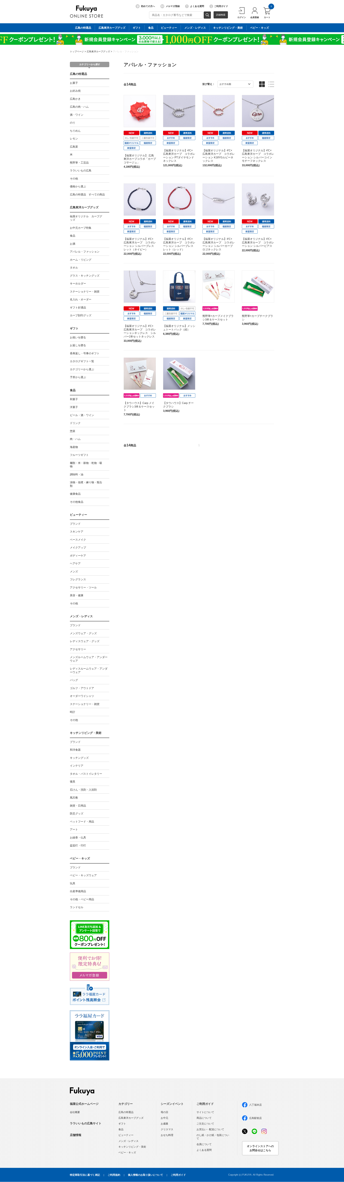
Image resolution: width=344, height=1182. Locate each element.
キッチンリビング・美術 (228, 27)
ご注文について (205, 1123)
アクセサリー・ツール (83, 587)
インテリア (76, 765)
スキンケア (76, 531)
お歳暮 (164, 1123)
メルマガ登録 (173, 6)
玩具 (72, 883)
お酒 (72, 243)
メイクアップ (78, 547)
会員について (204, 1144)
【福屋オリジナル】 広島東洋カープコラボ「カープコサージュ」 (140, 159)
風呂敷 (74, 797)
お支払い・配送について (210, 1129)
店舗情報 (75, 1135)
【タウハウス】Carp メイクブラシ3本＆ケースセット (139, 406)
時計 (72, 711)
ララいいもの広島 (80, 170)
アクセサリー (78, 649)
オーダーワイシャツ (82, 695)
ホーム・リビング (80, 259)
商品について (204, 1117)
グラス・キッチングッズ (84, 275)
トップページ (77, 51)
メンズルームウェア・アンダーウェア (89, 659)
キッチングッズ (79, 757)
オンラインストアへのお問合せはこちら (260, 1148)
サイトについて (205, 1112)
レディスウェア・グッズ (84, 641)
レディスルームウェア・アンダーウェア (89, 670)
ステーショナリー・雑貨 (84, 291)
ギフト (137, 27)
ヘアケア (75, 563)
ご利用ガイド (221, 6)
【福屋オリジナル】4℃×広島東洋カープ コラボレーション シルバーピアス (258, 242)
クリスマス (167, 1129)
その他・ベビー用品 (82, 899)
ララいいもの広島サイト (85, 1123)
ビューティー (169, 27)
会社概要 (75, 1112)
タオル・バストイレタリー (86, 773)
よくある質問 (197, 6)
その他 (74, 178)
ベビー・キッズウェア (83, 875)
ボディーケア (78, 555)
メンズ (74, 571)
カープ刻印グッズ (80, 315)
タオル (74, 267)
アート (74, 829)
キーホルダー (78, 283)
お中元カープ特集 (80, 227)
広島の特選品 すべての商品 (87, 194)
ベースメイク (78, 539)
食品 (151, 27)
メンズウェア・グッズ (83, 633)
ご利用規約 (114, 1174)
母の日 (164, 1112)
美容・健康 (76, 595)
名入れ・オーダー (80, 299)
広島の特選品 (83, 27)
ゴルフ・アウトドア (82, 688)
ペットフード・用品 (82, 821)
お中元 (164, 1117)
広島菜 (74, 146)
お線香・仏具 (78, 837)
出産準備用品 (78, 891)
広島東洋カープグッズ (112, 27)
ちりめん (75, 130)
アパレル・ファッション (125, 51)
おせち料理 (167, 1135)
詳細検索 (220, 14)
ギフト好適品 (78, 307)
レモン (74, 138)
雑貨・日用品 (78, 805)
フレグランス (78, 579)
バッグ (74, 680)
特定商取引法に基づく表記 (85, 1174)
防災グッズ (76, 813)
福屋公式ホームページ (84, 1103)
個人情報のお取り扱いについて (145, 1174)
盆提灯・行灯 (78, 845)
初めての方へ (148, 6)
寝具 (72, 781)
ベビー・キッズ (259, 27)
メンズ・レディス (195, 27)
